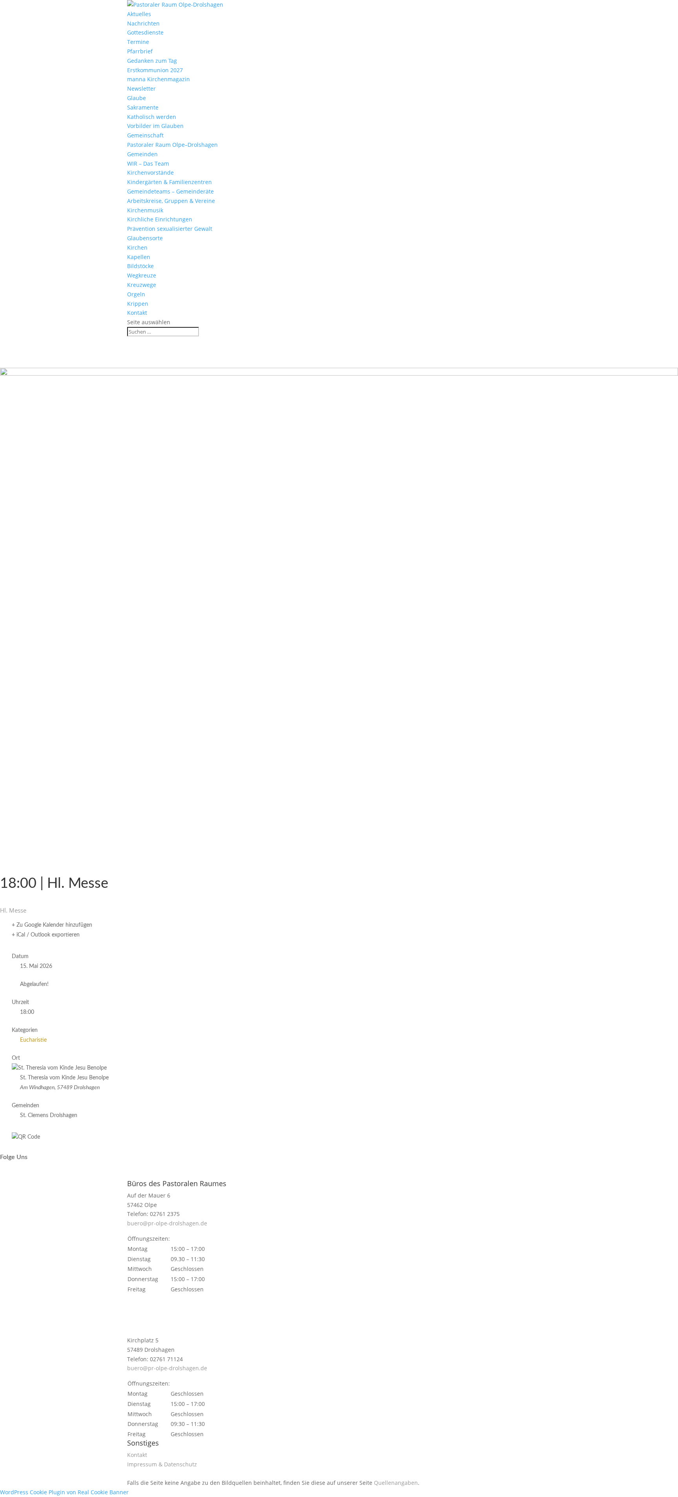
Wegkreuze (141, 275)
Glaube (136, 98)
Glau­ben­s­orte (145, 238)
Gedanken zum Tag (152, 60)
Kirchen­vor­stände (150, 172)
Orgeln (136, 294)
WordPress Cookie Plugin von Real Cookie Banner (64, 1492)
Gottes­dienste (145, 32)
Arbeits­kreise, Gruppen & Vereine (171, 200)
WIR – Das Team (148, 163)
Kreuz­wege (141, 284)
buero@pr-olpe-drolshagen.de (167, 1223)
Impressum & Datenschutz (162, 1464)
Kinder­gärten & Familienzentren (169, 182)
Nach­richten (143, 23)
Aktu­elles (139, 14)
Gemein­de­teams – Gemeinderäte (170, 191)
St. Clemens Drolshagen (48, 1115)
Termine (138, 42)
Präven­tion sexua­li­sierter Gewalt (169, 228)
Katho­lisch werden (151, 116)
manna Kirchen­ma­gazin (158, 79)
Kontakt (137, 312)
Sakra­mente (143, 107)
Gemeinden (142, 154)
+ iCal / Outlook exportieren (46, 935)
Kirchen (137, 247)
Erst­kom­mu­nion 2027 (155, 70)
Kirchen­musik (145, 210)
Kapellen (138, 257)
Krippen (137, 303)
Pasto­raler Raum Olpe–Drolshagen (172, 144)
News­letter (141, 88)
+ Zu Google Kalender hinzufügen (52, 925)
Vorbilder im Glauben (155, 126)
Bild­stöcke (140, 266)
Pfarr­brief (140, 51)
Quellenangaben (396, 1482)
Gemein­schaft (145, 135)
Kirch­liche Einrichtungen (159, 219)
